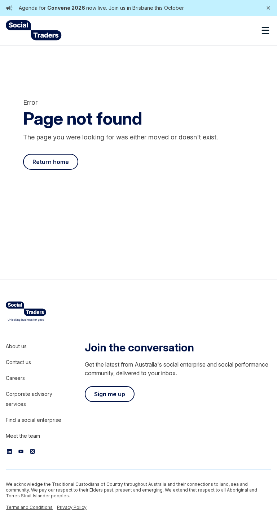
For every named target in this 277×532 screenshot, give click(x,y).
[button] (265, 30)
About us (16, 346)
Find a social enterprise (33, 420)
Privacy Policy (72, 507)
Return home (50, 161)
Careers (15, 378)
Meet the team (23, 436)
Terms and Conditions (29, 507)
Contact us (18, 362)
